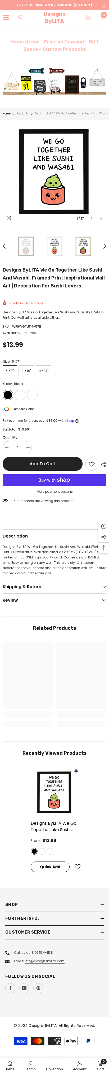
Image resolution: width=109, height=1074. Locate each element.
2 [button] (57, 88)
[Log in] (88, 17)
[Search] (21, 17)
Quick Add (50, 866)
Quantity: (10, 437)
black (34, 851)
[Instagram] (24, 988)
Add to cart (43, 464)
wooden (42, 851)
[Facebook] (10, 988)
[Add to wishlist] (91, 464)
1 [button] (52, 88)
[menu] (6, 17)
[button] (91, 218)
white (50, 851)
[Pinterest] (38, 988)
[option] (54, 81)
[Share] (102, 464)
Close (104, 7)
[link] (28, 714)
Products (23, 114)
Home (7, 114)
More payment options (55, 491)
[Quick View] (76, 771)
